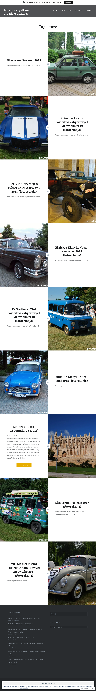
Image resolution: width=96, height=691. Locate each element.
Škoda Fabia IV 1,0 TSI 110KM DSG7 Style (21, 638)
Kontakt (88, 10)
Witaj (55, 10)
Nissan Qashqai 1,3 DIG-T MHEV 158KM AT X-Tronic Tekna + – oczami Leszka (25, 631)
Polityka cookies (24, 688)
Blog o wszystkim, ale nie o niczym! (17, 11)
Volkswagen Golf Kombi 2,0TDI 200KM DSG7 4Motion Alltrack (25, 645)
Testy (70, 10)
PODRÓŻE (78, 10)
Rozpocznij (68, 2)
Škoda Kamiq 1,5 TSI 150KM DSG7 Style (20, 624)
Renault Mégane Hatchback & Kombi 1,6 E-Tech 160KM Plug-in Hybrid (25, 661)
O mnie (63, 10)
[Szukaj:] (68, 614)
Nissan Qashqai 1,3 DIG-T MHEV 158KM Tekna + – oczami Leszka (26, 653)
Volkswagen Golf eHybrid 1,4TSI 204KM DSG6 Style (24, 618)
